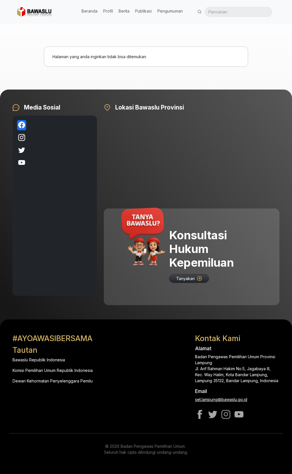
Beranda (90, 11)
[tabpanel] (61, 205)
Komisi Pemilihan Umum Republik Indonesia (53, 370)
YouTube (239, 414)
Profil (108, 11)
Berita (124, 11)
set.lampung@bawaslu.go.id (221, 399)
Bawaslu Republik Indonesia (39, 359)
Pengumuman (170, 11)
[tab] (21, 125)
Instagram (225, 414)
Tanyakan (185, 278)
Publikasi (143, 11)
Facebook (199, 414)
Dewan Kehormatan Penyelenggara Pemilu (53, 380)
